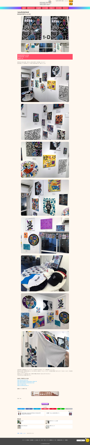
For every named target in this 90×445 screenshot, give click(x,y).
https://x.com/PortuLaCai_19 (22, 385)
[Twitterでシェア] (21, 409)
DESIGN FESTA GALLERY (46, 443)
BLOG (27, 11)
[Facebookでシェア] (29, 409)
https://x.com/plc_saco (21, 384)
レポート (19, 11)
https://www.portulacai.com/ (22, 380)
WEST (23, 11)
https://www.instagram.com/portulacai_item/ (25, 382)
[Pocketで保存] (45, 409)
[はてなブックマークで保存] (37, 409)
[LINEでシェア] (61, 409)
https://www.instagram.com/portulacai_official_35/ (27, 381)
